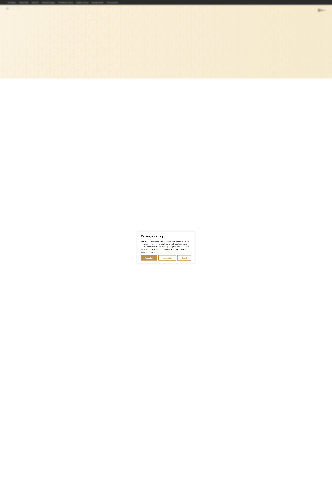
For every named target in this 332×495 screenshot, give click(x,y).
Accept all (149, 258)
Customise (167, 258)
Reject (184, 258)
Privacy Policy (176, 249)
